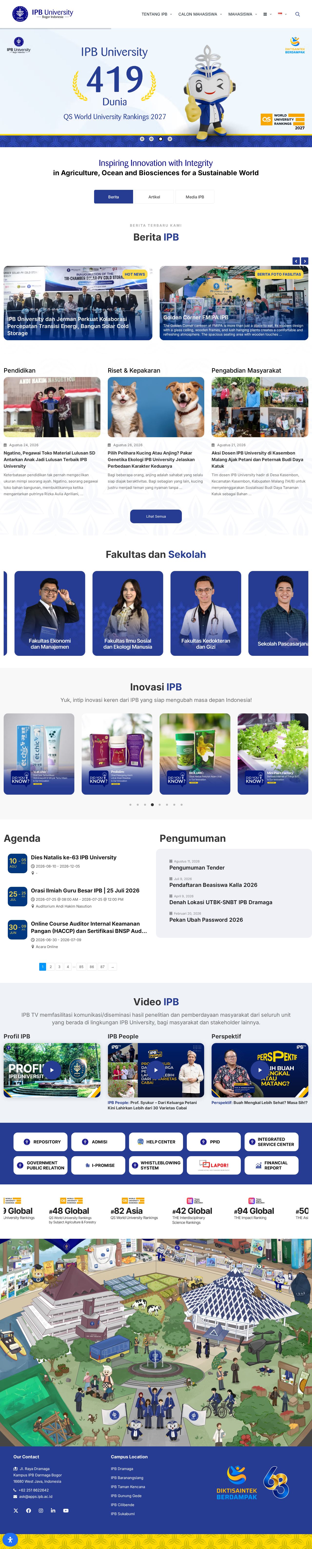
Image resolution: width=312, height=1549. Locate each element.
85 (81, 967)
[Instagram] (41, 1510)
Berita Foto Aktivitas (278, 274)
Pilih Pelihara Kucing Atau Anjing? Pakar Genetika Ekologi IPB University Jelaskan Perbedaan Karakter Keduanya (151, 459)
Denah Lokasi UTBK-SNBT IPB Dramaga (221, 902)
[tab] (113, 196)
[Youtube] (66, 1510)
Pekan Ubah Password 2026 (206, 920)
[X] (15, 1510)
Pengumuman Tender (197, 867)
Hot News (135, 274)
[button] (130, 804)
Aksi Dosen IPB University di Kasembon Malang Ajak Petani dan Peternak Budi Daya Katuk (257, 459)
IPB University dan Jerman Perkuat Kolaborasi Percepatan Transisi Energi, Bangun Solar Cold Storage (68, 326)
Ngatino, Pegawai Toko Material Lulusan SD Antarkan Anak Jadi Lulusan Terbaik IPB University (49, 459)
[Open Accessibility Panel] (10, 1540)
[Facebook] (28, 1510)
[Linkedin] (53, 1510)
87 (102, 967)
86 (92, 967)
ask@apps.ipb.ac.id (35, 1496)
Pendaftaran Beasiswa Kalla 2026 (213, 885)
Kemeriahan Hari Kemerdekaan (203, 313)
